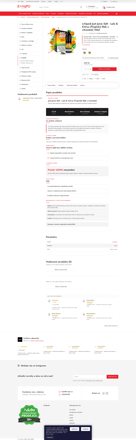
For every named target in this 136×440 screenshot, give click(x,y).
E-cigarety (24, 53)
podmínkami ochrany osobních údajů (94, 380)
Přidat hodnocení (61, 269)
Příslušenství (24, 84)
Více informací (86, 44)
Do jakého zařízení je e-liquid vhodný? (58, 195)
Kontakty (50, 1)
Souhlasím (85, 429)
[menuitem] (25, 14)
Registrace (115, 1)
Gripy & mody (25, 67)
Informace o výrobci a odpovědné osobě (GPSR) (61, 224)
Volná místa (72, 423)
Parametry (60, 85)
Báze (22, 37)
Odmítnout (74, 429)
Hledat (81, 7)
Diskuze (82, 85)
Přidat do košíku (104, 69)
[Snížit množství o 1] (86, 69)
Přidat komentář (61, 286)
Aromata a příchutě (26, 28)
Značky (23, 88)
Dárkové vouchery (26, 45)
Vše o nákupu (21, 1)
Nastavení (50, 437)
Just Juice (96, 74)
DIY (22, 49)
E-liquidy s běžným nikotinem (27, 61)
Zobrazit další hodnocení (110, 326)
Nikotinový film (25, 80)
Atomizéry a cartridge (27, 41)
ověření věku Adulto (29, 439)
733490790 (91, 6)
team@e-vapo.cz (67, 392)
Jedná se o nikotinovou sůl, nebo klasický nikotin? (61, 191)
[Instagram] (107, 393)
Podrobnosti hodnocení (102, 33)
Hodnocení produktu (72, 85)
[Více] (116, 14)
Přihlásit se (112, 376)
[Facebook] (103, 393)
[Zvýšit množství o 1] (90, 69)
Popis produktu (51, 85)
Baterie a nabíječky (26, 32)
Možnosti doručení (114, 58)
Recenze (43, 1)
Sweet (115, 245)
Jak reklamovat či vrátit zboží (32, 1)
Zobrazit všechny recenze (37, 341)
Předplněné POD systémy (28, 72)
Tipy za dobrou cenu (27, 24)
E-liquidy (23, 58)
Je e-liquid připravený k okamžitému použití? (60, 186)
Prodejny (56, 1)
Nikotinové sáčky (26, 76)
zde (52, 434)
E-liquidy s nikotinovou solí (27, 63)
